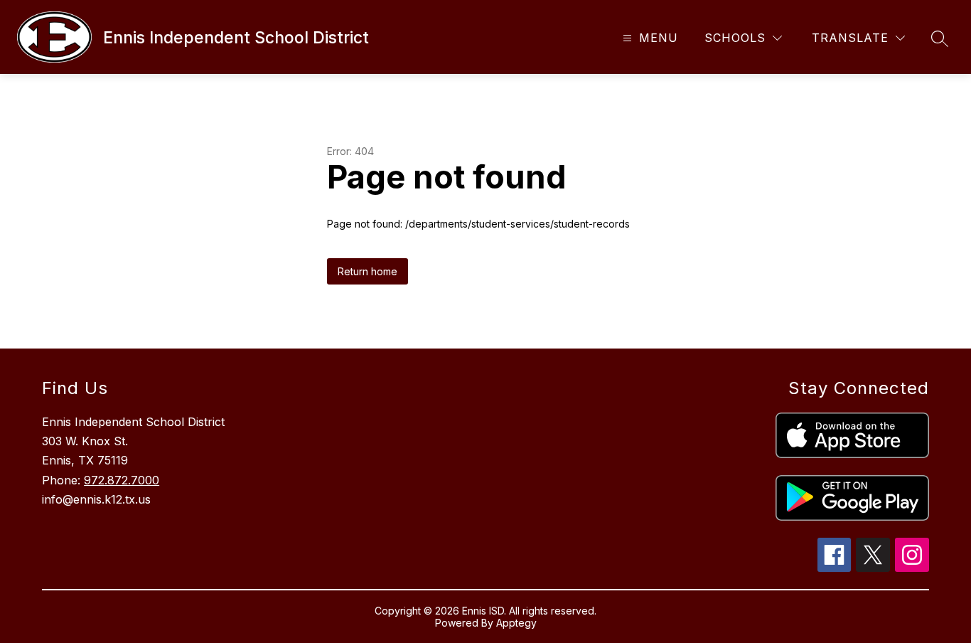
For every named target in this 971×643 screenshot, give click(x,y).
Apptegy (516, 623)
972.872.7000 (121, 480)
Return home (367, 271)
